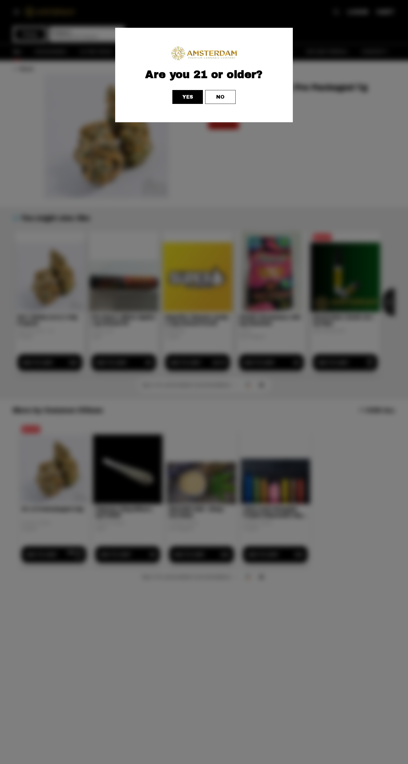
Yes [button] (187, 97)
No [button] (220, 97)
